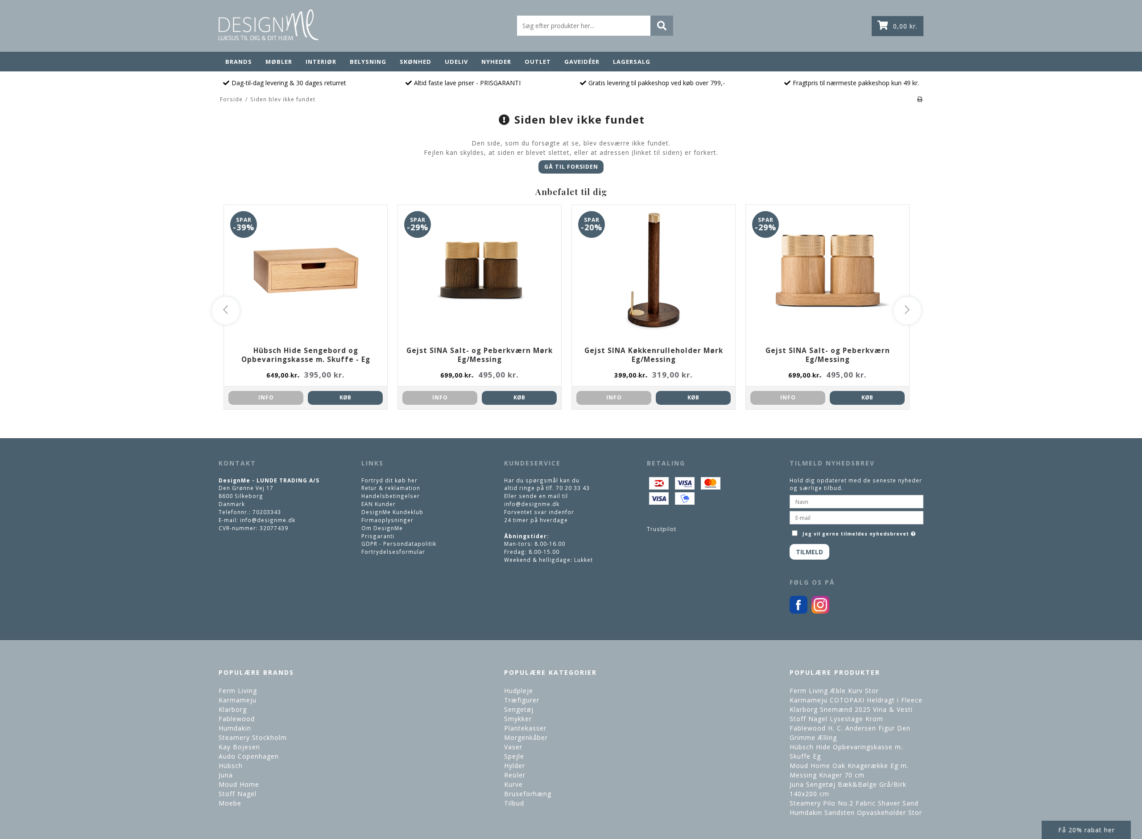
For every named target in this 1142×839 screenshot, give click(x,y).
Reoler (514, 775)
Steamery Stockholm (253, 737)
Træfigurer (521, 700)
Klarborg (233, 709)
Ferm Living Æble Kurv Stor (834, 690)
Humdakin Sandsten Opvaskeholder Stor (856, 812)
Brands (238, 62)
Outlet (538, 62)
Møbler (278, 62)
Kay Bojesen (239, 747)
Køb (345, 397)
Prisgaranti (377, 536)
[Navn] (856, 500)
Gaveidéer (582, 62)
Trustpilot (661, 528)
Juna (226, 775)
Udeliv (456, 62)
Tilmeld (809, 552)
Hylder (514, 765)
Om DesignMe (382, 528)
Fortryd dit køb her (389, 480)
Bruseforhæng (527, 793)
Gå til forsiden (571, 166)
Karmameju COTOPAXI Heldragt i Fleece (856, 700)
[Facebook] (798, 611)
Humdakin (235, 728)
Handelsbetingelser (390, 495)
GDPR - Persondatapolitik (398, 543)
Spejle (514, 756)
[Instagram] (820, 611)
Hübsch (231, 765)
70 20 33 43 (573, 487)
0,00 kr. (905, 26)
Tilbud (514, 803)
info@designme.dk (267, 519)
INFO (266, 397)
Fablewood (237, 718)
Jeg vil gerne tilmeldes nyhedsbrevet (860, 532)
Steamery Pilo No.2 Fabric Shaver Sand (854, 803)
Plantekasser (525, 728)
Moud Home (239, 784)
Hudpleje (518, 690)
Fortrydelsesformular (393, 551)
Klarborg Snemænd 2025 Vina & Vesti (851, 709)
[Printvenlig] (920, 99)
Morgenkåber (526, 737)
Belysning (368, 62)
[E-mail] (856, 516)
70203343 (266, 511)
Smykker (518, 718)
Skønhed (415, 62)
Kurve (513, 784)
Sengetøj (519, 709)
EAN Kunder (378, 503)
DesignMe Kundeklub (392, 511)
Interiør (321, 62)
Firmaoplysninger (387, 519)
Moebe (230, 803)
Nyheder (496, 62)
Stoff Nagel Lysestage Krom (836, 718)
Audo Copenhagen (249, 756)
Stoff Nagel (238, 793)
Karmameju (238, 700)
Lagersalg (631, 62)
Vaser (513, 747)
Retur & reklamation (390, 487)
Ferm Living (238, 690)
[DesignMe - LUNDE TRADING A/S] (269, 24)
